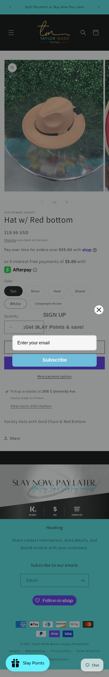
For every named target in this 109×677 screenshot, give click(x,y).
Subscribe (54, 360)
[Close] (99, 309)
